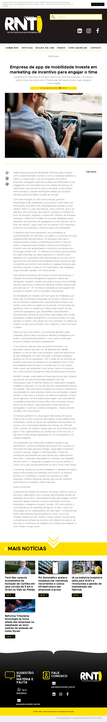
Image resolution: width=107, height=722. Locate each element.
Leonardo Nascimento (80, 718)
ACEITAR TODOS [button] (97, 4)
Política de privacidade (16, 6)
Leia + (10, 595)
